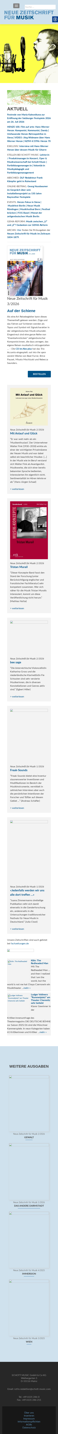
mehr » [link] (26, 988)
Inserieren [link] (29, 1416)
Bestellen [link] (39, 374)
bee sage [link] (15, 662)
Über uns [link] (29, 1413)
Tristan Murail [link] (19, 567)
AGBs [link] (29, 1424)
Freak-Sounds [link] (18, 770)
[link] (29, 15)
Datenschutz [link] (29, 1427)
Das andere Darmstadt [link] (29, 1206)
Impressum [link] (29, 1418)
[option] (29, 1211)
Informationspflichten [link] (29, 1421)
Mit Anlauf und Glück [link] (23, 433)
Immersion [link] (29, 1274)
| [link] (23, 141)
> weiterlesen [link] (17, 489)
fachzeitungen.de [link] (20, 943)
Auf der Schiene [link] (21, 311)
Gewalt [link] (29, 1137)
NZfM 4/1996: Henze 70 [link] (38, 141)
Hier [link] (19, 230)
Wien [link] (29, 1342)
